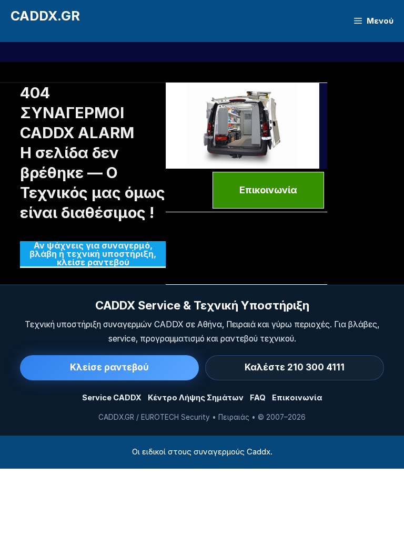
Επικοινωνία (297, 397)
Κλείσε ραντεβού (109, 367)
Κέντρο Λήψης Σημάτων (196, 397)
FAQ (258, 397)
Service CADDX (112, 397)
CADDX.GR (45, 16)
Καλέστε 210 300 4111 (295, 367)
